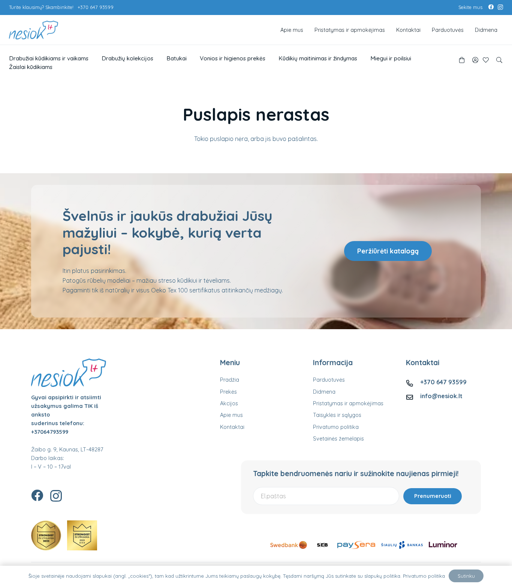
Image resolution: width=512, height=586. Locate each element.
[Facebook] (491, 7)
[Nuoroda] (475, 60)
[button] (499, 60)
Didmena (324, 391)
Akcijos (229, 403)
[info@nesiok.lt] (413, 396)
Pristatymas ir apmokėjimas (348, 403)
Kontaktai (232, 427)
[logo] (33, 30)
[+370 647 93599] (413, 382)
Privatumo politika (336, 427)
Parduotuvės (329, 379)
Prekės (228, 391)
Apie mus (231, 415)
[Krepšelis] (461, 60)
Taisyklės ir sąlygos (337, 415)
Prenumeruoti (432, 496)
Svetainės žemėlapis (338, 438)
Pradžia (229, 379)
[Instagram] (500, 7)
